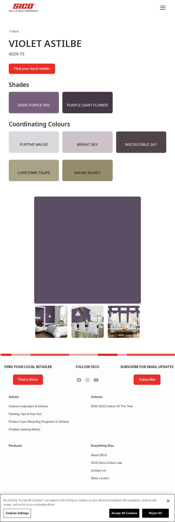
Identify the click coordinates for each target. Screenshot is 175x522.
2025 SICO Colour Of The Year (112, 406)
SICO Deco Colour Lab (106, 462)
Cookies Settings (17, 513)
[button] (162, 8)
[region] (87, 508)
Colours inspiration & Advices (28, 406)
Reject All (155, 513)
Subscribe (147, 379)
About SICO (99, 455)
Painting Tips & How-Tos (25, 414)
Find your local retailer (32, 68)
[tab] (51, 322)
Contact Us (98, 470)
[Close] (168, 501)
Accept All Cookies (124, 513)
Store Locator (100, 478)
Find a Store (28, 379)
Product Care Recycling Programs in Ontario (39, 421)
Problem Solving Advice (24, 429)
